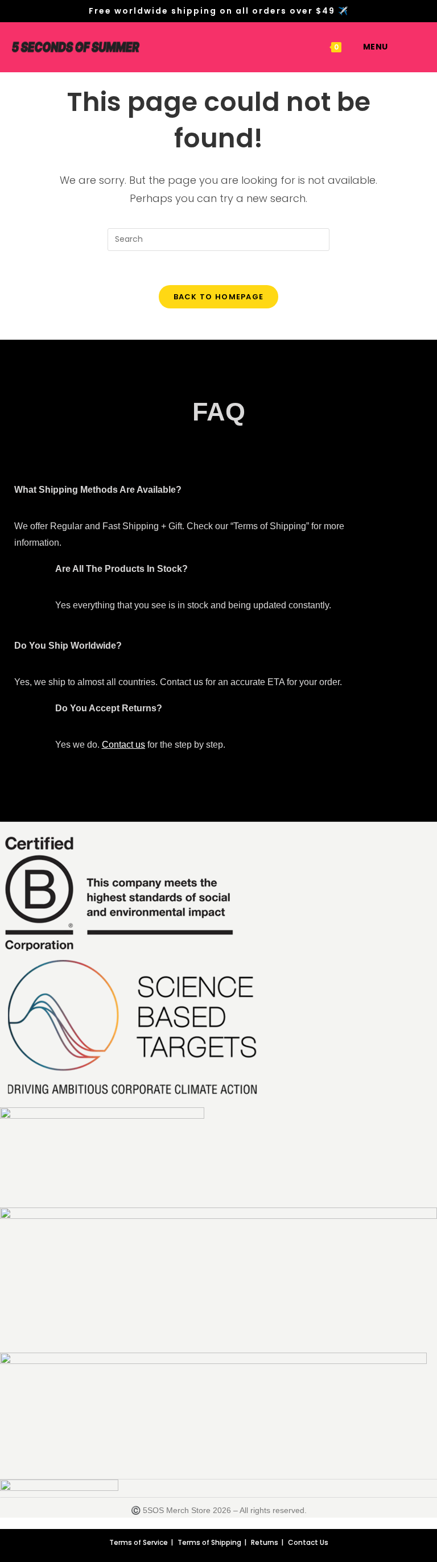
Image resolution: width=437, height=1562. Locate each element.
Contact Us (308, 1542)
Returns (264, 1542)
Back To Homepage (219, 296)
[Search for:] (396, 46)
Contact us (123, 744)
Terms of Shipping (209, 1542)
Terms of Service (138, 1542)
